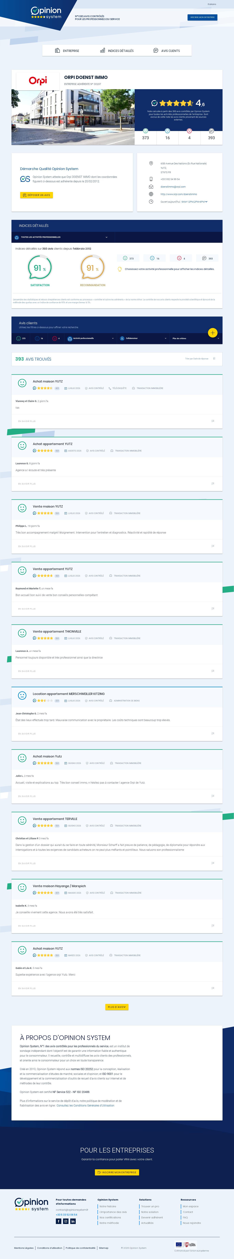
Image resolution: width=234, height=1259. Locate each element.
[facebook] (58, 1221)
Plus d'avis (116, 1007)
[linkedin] (73, 1221)
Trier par (196, 358)
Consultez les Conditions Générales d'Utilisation (85, 1105)
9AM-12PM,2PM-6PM (193, 201)
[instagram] (66, 1221)
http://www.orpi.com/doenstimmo (179, 194)
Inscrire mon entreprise (202, 17)
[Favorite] (213, 333)
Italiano (212, 4)
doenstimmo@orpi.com (173, 186)
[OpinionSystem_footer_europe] (186, 1241)
